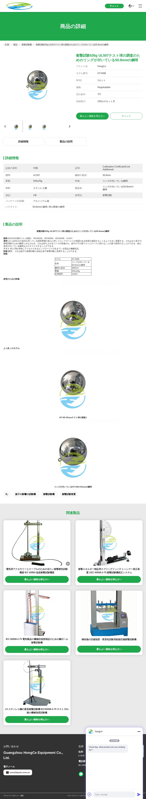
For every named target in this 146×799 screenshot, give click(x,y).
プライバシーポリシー (11, 795)
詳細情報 (23, 141)
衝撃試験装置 (69, 494)
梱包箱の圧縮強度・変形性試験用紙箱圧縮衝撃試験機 (109, 639)
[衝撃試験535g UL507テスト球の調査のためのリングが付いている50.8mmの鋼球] (37, 84)
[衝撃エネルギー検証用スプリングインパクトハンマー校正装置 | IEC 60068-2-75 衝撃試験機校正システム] (109, 543)
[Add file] (90, 794)
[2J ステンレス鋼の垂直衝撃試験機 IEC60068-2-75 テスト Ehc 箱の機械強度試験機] (36, 683)
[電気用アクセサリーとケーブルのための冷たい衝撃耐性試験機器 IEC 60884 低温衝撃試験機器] (36, 543)
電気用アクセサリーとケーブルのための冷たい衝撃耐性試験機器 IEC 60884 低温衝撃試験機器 (37, 571)
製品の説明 (66, 141)
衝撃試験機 (27, 44)
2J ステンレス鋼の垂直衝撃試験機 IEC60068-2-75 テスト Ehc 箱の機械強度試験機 (37, 711)
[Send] (139, 794)
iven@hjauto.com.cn (20, 772)
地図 (22, 795)
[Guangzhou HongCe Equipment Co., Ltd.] (19, 6)
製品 (15, 44)
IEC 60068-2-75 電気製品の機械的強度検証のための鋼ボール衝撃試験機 (37, 641)
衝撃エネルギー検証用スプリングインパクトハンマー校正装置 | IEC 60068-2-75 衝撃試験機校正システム (109, 571)
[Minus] (139, 731)
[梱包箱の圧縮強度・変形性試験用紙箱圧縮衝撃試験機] (109, 613)
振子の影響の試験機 (25, 494)
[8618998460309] (81, 774)
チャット (114, 6)
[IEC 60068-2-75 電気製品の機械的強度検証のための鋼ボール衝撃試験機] (36, 613)
